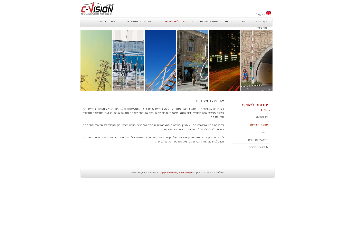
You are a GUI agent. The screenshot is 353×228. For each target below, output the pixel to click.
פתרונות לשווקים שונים (175, 21)
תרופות (264, 132)
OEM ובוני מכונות (258, 147)
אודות (242, 21)
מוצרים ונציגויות (106, 21)
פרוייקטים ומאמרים (139, 21)
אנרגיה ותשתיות (259, 124)
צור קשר (262, 27)
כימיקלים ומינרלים (258, 139)
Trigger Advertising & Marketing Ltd (176, 172)
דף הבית (261, 21)
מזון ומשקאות (261, 116)
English (261, 14)
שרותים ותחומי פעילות (214, 21)
